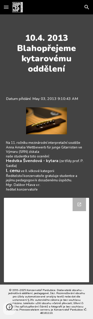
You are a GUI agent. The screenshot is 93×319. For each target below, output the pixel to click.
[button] (6, 7)
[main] (46, 53)
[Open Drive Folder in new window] (79, 204)
